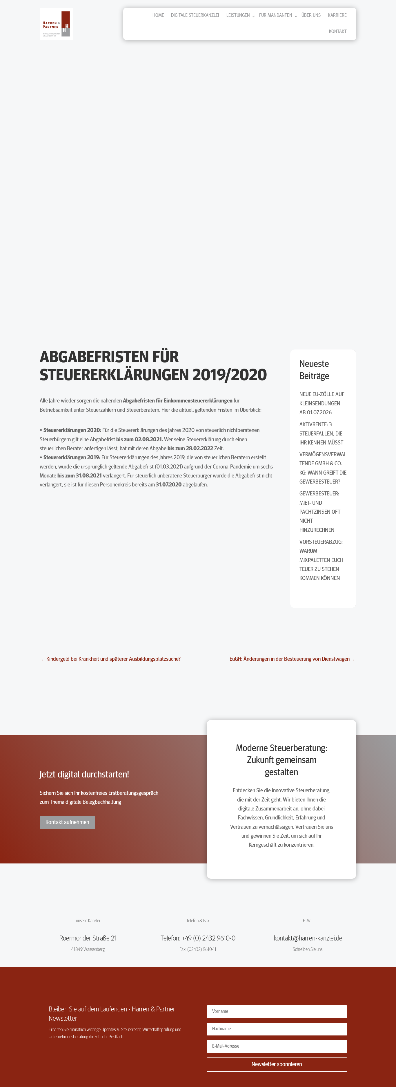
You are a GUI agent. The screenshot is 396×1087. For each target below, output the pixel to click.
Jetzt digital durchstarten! (84, 775)
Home (158, 15)
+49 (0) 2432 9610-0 (208, 938)
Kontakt (338, 32)
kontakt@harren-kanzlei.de (308, 938)
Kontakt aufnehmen (67, 823)
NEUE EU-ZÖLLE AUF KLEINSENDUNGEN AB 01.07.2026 (321, 404)
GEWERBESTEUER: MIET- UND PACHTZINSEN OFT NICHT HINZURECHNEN (319, 512)
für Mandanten (275, 15)
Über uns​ (311, 15)
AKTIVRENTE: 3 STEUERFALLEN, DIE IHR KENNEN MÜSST (321, 434)
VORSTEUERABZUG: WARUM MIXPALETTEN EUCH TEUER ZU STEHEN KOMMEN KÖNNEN (321, 560)
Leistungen (238, 15)
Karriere (337, 15)
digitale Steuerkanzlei (195, 15)
